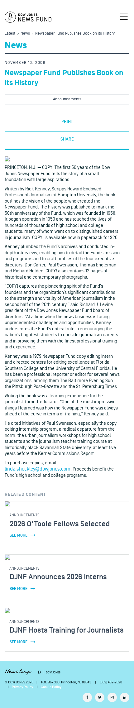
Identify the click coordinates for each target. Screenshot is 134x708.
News (25, 33)
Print (67, 121)
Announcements (67, 99)
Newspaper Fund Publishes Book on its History (75, 33)
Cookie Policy (51, 687)
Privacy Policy (22, 687)
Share (67, 139)
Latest (10, 33)
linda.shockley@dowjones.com (37, 469)
